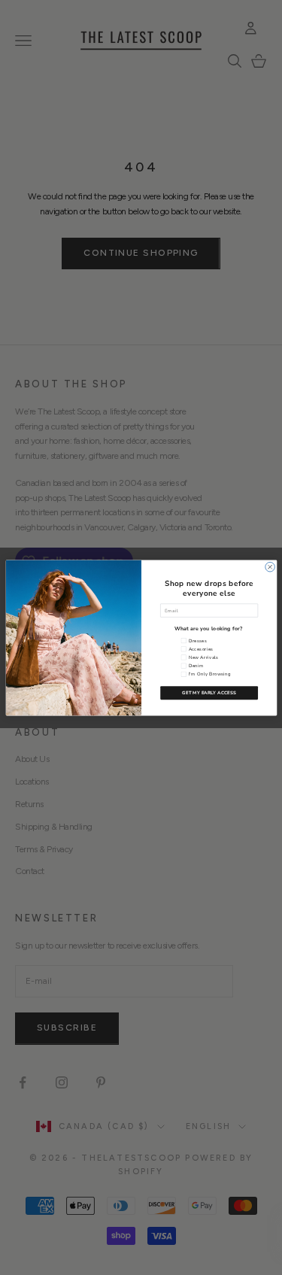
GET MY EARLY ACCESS (208, 693)
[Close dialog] (269, 567)
